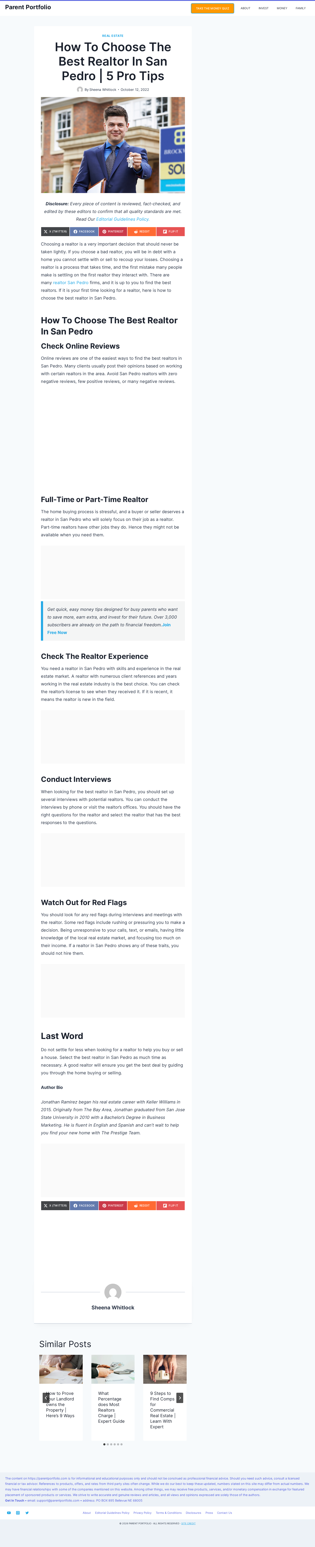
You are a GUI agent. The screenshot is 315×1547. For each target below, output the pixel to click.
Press (209, 1512)
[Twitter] (27, 1513)
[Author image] (80, 90)
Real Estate (113, 35)
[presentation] (61, 1369)
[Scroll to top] (303, 1529)
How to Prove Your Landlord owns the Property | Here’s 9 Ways (60, 1404)
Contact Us (224, 1512)
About (245, 8)
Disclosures (193, 1512)
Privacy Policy (143, 1512)
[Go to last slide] (46, 1398)
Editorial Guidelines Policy (112, 1512)
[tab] (104, 1444)
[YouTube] (8, 1513)
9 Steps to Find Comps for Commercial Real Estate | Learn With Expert (163, 1410)
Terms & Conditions (169, 1512)
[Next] (179, 1398)
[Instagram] (18, 1513)
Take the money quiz (212, 8)
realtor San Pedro (70, 282)
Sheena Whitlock (102, 89)
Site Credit (188, 1523)
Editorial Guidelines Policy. (123, 219)
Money (282, 8)
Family (301, 8)
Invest (263, 8)
